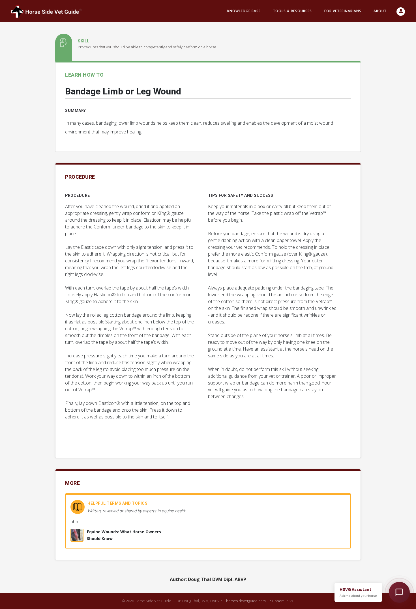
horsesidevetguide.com (246, 600)
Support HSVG (282, 600)
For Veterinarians (342, 10)
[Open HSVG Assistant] (399, 592)
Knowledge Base (244, 10)
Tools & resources (292, 10)
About (380, 10)
